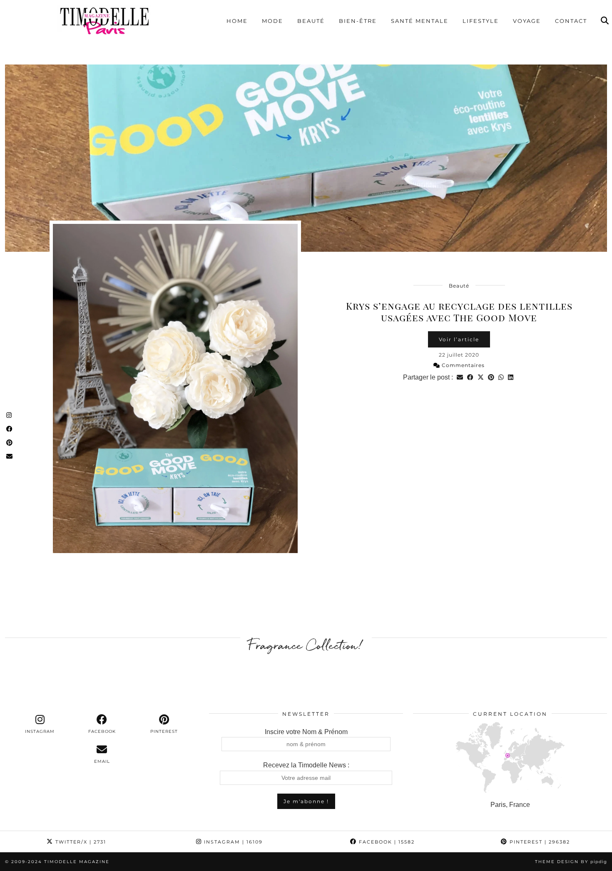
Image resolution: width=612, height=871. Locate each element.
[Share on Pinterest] (491, 377)
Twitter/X (79, 842)
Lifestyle (481, 20)
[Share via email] (460, 377)
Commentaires (462, 365)
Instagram (232, 842)
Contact (571, 20)
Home (237, 20)
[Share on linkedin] (510, 377)
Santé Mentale (419, 20)
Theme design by (571, 861)
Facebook (386, 842)
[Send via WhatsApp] (501, 377)
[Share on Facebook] (470, 377)
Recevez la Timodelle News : (306, 765)
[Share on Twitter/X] (480, 377)
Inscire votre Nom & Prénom (306, 731)
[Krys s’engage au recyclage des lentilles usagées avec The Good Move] (306, 158)
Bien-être (358, 20)
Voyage (527, 20)
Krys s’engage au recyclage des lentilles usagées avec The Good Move (459, 311)
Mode (272, 20)
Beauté (311, 20)
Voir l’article (459, 339)
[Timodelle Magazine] (104, 20)
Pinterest (539, 842)
